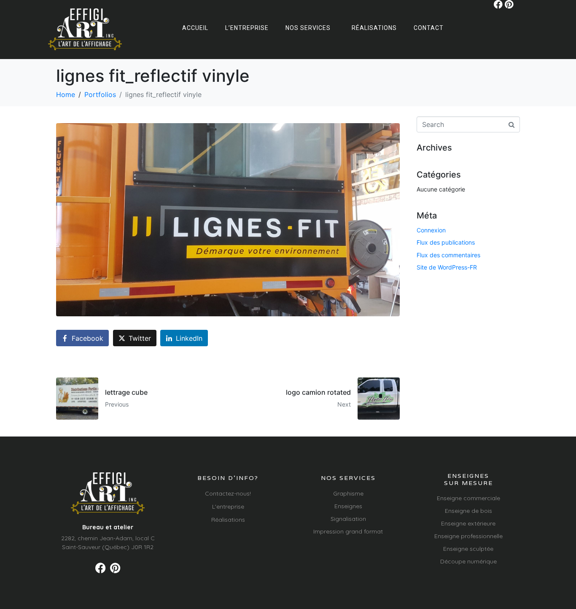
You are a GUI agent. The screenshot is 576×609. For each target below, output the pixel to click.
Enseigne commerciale (468, 498)
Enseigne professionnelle (468, 536)
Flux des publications (446, 242)
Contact (429, 27)
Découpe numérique (468, 561)
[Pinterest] (509, 4)
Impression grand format (348, 531)
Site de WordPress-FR (447, 267)
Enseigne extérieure (468, 523)
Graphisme (348, 493)
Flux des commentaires (448, 255)
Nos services (308, 27)
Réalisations (374, 27)
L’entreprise (247, 27)
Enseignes (348, 506)
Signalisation (348, 519)
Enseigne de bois (468, 511)
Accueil (195, 27)
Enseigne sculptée (468, 548)
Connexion (431, 230)
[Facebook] (498, 4)
